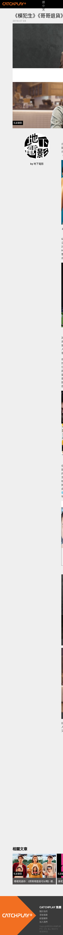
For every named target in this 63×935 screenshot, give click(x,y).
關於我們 (43, 911)
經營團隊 (43, 918)
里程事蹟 (43, 915)
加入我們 (43, 922)
